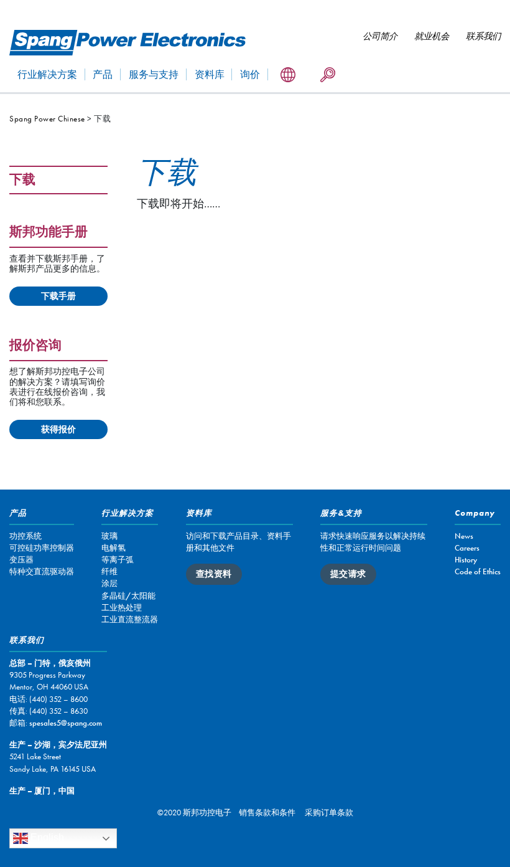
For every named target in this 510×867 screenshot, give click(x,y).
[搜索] (328, 75)
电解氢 (113, 547)
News (464, 536)
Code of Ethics (478, 571)
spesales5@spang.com (65, 723)
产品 (103, 74)
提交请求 (348, 573)
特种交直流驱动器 (41, 571)
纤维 (109, 571)
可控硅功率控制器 (41, 547)
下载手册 (58, 295)
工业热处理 (121, 607)
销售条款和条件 (267, 812)
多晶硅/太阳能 (128, 595)
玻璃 (109, 536)
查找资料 (214, 573)
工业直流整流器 (129, 619)
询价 (250, 74)
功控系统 (25, 536)
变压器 (21, 559)
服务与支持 (153, 74)
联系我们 (483, 36)
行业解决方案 (47, 74)
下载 (22, 180)
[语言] (288, 75)
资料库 (210, 74)
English (46, 837)
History (466, 559)
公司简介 (380, 36)
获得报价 (58, 429)
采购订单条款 (329, 812)
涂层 (109, 583)
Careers (467, 547)
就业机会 (431, 36)
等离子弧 (117, 559)
